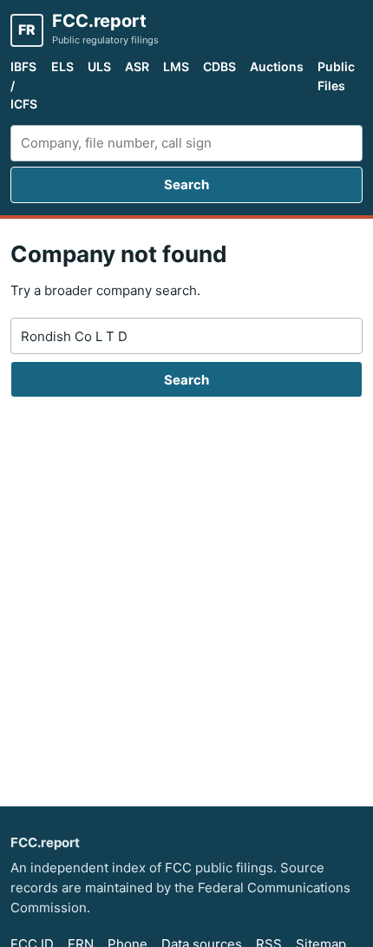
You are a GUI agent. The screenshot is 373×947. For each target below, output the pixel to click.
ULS (99, 66)
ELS (62, 66)
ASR (137, 66)
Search (186, 184)
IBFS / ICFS (23, 85)
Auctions (277, 66)
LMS (176, 66)
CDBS (219, 66)
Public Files (336, 76)
